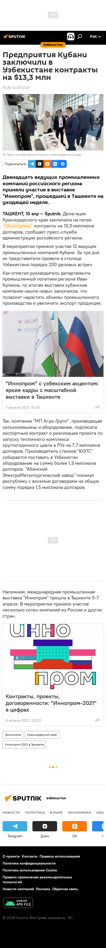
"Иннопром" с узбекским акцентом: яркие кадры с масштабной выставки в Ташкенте (52, 390)
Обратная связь (65, 889)
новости (11, 812)
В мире (56, 812)
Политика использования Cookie (30, 870)
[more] (97, 407)
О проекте (11, 856)
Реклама (43, 889)
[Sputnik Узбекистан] (15, 38)
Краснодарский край (42, 735)
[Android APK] (18, 903)
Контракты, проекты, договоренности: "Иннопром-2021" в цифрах (51, 703)
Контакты (30, 856)
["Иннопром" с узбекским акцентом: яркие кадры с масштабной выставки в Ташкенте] (53, 344)
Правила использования (60, 856)
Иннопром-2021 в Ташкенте (24, 744)
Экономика (13, 735)
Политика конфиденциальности (29, 863)
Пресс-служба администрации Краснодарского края (43, 154)
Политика (35, 812)
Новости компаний (18, 889)
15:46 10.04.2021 (16, 87)
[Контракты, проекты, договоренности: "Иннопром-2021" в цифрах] (53, 657)
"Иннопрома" (18, 226)
